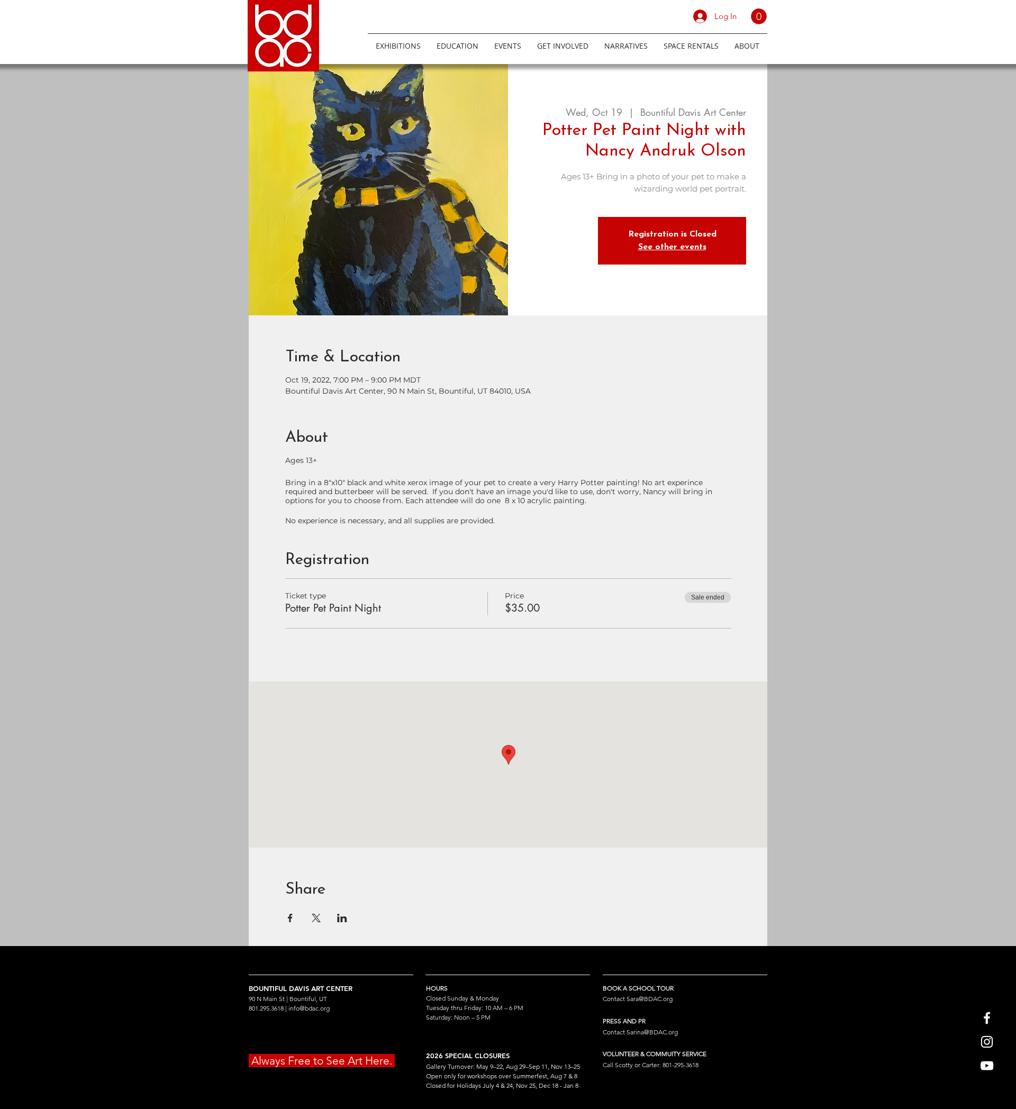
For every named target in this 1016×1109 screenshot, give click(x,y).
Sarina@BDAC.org (652, 1032)
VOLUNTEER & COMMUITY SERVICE (654, 1054)
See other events (672, 247)
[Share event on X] (316, 918)
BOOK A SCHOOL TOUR (638, 988)
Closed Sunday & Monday (462, 998)
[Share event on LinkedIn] (342, 918)
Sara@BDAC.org (650, 999)
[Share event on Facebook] (290, 918)
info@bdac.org (309, 1008)
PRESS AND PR (624, 1021)
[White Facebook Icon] (987, 1018)
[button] (759, 16)
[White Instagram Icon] (987, 1042)
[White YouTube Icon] (987, 1066)
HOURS (437, 988)
